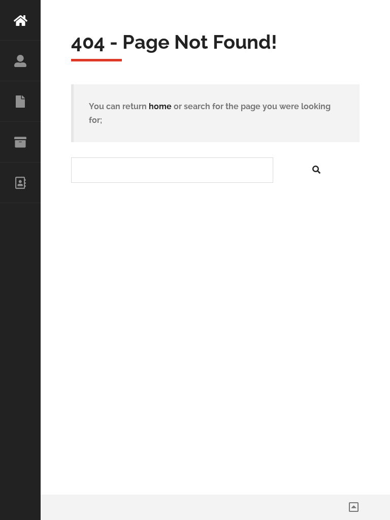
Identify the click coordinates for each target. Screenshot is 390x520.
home (160, 106)
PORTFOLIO (20, 142)
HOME (20, 20)
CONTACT (20, 182)
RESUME (20, 101)
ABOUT (20, 61)
